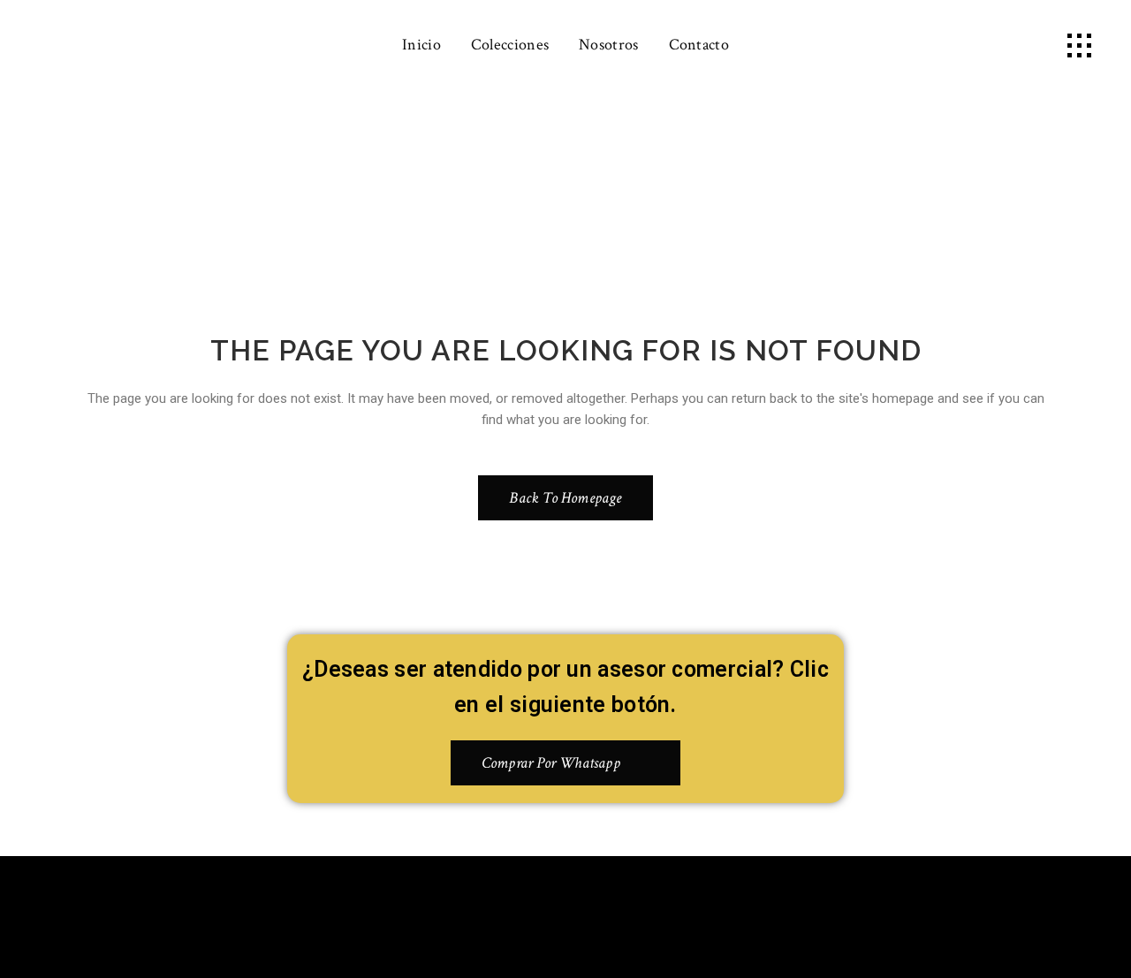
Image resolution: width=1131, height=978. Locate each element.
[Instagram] (592, 913)
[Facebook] (540, 913)
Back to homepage (565, 498)
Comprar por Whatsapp (551, 763)
